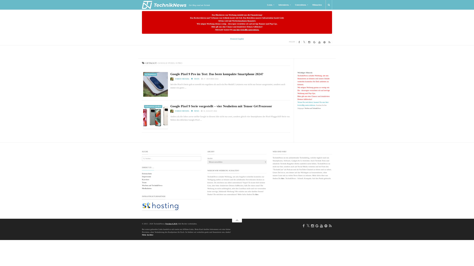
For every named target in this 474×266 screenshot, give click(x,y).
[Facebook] (299, 42)
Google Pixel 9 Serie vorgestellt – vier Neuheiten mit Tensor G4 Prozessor (221, 106)
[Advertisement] (237, 51)
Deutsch (233, 39)
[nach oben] (237, 220)
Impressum (146, 177)
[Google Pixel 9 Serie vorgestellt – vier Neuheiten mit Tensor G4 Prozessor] (155, 116)
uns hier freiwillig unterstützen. (246, 30)
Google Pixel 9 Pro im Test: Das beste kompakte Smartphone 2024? (216, 74)
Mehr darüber (147, 235)
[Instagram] (309, 42)
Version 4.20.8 (171, 224)
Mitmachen (317, 5)
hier (256, 194)
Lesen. (270, 5)
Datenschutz (147, 174)
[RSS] (329, 42)
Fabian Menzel (182, 79)
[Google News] (314, 42)
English (240, 39)
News (196, 111)
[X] (304, 42)
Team (144, 182)
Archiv (210, 158)
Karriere (145, 180)
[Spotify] (324, 42)
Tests (196, 79)
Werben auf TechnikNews (152, 185)
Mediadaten (146, 188)
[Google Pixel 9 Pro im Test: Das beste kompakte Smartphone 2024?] (155, 84)
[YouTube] (319, 42)
